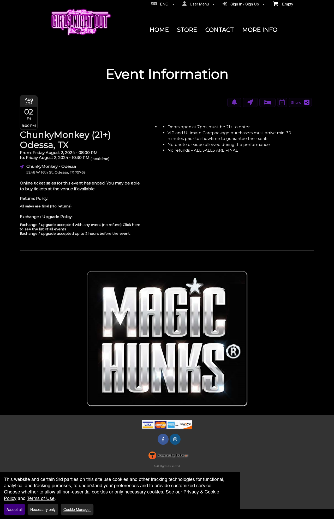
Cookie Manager (77, 509)
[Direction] (250, 102)
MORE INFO (259, 29)
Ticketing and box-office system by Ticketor (168, 456)
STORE (187, 29)
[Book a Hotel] (267, 102)
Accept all (14, 509)
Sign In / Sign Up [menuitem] (243, 4)
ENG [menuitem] (163, 4)
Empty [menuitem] (285, 4)
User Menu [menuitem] (198, 4)
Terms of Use (41, 498)
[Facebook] (163, 439)
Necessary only (43, 509)
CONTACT (219, 29)
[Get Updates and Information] (234, 102)
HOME (159, 29)
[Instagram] (175, 439)
